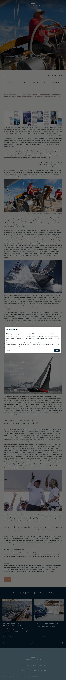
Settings (8, 350)
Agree (56, 350)
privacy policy (39, 338)
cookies (27, 338)
